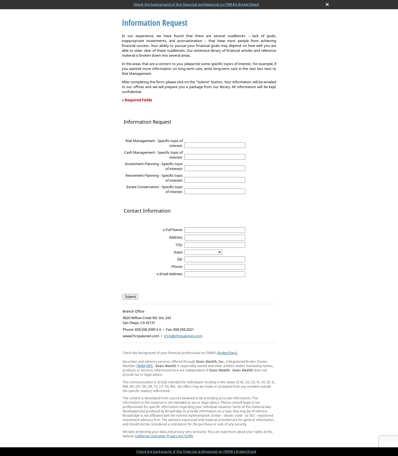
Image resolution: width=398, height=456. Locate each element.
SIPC (149, 366)
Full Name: (174, 229)
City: (179, 244)
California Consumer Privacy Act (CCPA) (164, 436)
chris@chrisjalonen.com (183, 335)
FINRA (140, 366)
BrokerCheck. (228, 353)
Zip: (180, 258)
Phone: (177, 266)
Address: (176, 237)
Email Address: (171, 273)
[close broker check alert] (327, 4)
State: (178, 252)
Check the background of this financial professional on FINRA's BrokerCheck (196, 4)
